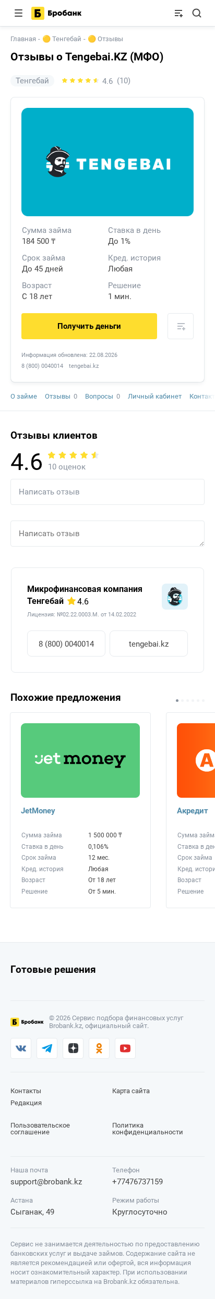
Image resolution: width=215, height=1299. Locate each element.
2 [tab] (182, 700)
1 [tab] (177, 700)
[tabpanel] (75, 814)
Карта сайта (131, 1090)
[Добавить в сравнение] (181, 326)
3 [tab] (187, 700)
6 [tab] (203, 700)
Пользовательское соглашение (40, 1128)
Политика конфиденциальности (147, 1128)
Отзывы (61, 396)
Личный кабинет (155, 396)
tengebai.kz (149, 644)
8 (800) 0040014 (42, 366)
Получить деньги (89, 326)
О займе (23, 396)
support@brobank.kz (46, 1181)
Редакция (26, 1102)
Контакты (25, 1090)
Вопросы (102, 396)
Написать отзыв (49, 492)
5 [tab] (198, 700)
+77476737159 (137, 1181)
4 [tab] (193, 700)
